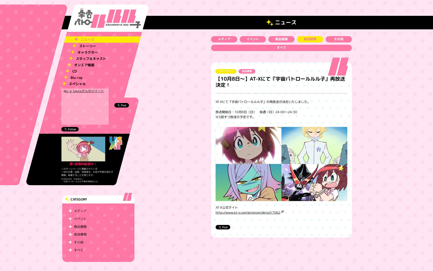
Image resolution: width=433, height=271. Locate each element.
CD (74, 71)
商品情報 (80, 226)
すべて (78, 250)
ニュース (87, 39)
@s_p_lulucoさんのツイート (84, 91)
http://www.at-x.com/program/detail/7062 (248, 212)
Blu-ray (77, 77)
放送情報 (80, 234)
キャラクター (87, 52)
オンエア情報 (84, 65)
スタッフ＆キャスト (91, 58)
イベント (80, 219)
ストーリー (87, 46)
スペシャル (77, 84)
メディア (80, 211)
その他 (78, 242)
